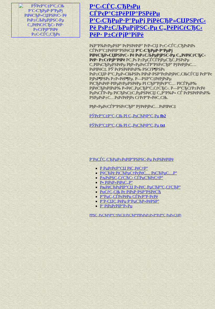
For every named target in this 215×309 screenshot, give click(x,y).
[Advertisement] (150, 140)
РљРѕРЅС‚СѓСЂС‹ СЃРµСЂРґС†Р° (131, 177)
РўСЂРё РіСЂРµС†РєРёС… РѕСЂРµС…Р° (138, 173)
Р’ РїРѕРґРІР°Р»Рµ (116, 206)
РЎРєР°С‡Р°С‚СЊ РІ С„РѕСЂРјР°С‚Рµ (127, 116)
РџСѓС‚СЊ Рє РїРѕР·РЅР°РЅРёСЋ (130, 192)
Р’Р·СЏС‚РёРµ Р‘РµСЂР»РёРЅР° (129, 201)
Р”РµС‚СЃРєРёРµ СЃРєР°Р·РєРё (129, 196)
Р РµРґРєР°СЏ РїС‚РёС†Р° (124, 168)
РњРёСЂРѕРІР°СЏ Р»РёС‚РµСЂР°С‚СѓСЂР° (140, 187)
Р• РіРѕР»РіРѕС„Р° (116, 182)
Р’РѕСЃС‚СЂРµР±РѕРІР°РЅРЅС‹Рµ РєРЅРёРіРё (131, 159)
